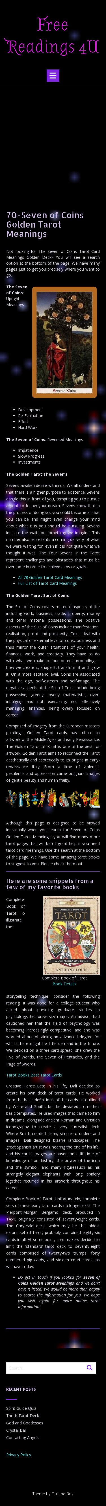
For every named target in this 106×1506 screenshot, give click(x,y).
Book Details (64, 983)
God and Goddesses (24, 1423)
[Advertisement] (53, 142)
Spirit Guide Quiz (21, 1408)
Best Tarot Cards (46, 1075)
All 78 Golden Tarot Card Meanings (50, 577)
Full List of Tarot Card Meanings (47, 583)
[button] (53, 75)
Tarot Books (17, 1075)
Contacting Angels (22, 1437)
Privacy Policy (18, 1454)
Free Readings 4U (53, 36)
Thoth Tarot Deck (22, 1415)
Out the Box (62, 1493)
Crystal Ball (16, 1430)
